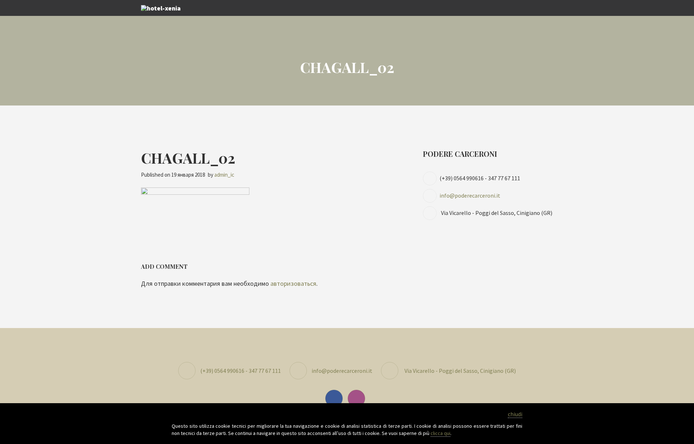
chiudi (515, 414)
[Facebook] (335, 398)
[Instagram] (358, 398)
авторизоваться (293, 283)
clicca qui (440, 433)
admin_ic (224, 174)
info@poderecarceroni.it (470, 195)
